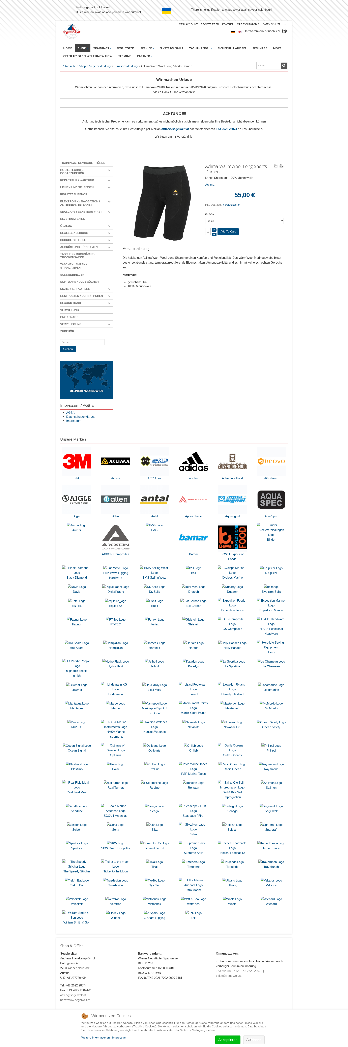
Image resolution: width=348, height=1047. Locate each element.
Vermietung (69, 310)
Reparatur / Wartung (77, 180)
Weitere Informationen (95, 1037)
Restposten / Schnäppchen (81, 295)
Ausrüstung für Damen (79, 247)
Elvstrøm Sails (72, 218)
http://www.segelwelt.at (75, 1000)
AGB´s (70, 412)
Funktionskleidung (126, 66)
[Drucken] (281, 165)
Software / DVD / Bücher (79, 281)
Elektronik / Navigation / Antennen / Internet (80, 203)
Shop (82, 66)
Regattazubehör (73, 194)
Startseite (69, 66)
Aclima (209, 184)
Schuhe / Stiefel (73, 240)
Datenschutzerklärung (80, 416)
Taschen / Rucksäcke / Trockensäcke (77, 255)
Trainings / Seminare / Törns (82, 162)
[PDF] (275, 165)
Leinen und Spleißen (77, 187)
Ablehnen (254, 1040)
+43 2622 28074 (226, 129)
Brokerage (69, 317)
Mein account (188, 24)
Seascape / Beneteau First (81, 211)
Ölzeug (66, 225)
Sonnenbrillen (72, 274)
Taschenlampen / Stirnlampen (73, 266)
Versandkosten (231, 204)
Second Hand (70, 303)
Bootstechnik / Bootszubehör (72, 171)
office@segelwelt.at (175, 129)
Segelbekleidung (100, 66)
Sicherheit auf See (75, 288)
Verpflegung (71, 324)
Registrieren (210, 24)
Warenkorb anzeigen (284, 31)
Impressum (73, 420)
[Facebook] (285, 24)
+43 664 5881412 (227, 971)
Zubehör (67, 331)
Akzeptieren (227, 1040)
